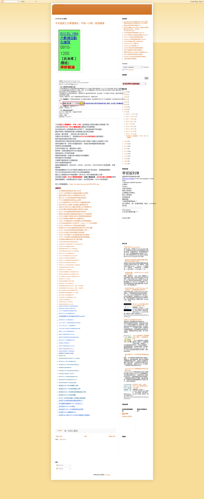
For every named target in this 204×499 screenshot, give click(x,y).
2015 (125, 144)
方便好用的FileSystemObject (132, 247)
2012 (125, 151)
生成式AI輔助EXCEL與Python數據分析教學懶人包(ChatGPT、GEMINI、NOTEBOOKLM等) (136, 29)
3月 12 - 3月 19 (130, 129)
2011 (125, 154)
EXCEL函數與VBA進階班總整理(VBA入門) (136, 35)
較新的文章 (59, 436)
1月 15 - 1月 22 (130, 134)
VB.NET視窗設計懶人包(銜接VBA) (133, 41)
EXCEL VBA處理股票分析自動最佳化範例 (68, 310)
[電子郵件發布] (65, 430)
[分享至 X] (73, 431)
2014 (125, 146)
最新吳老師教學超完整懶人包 (132, 25)
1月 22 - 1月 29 (130, 131)
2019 (125, 107)
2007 (125, 163)
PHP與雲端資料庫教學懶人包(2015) (134, 33)
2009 (125, 159)
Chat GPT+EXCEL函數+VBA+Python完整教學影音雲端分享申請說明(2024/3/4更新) (136, 22)
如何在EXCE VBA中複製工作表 (68, 385)
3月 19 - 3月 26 (130, 126)
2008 (125, 161)
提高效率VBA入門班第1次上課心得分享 (67, 308)
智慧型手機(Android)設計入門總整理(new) (136, 52)
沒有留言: (60, 430)
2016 (125, 141)
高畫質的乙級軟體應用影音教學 (133, 320)
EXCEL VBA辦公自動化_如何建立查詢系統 (72, 398)
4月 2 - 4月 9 (129, 124)
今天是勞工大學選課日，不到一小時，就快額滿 (79, 23)
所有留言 (60, 468)
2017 (125, 112)
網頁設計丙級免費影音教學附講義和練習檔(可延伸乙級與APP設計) (136, 260)
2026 (125, 92)
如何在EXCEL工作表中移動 (67, 395)
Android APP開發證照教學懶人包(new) (135, 39)
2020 (125, 104)
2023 (125, 97)
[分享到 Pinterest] (77, 431)
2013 (125, 149)
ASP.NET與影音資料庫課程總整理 (133, 48)
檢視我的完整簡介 (127, 416)
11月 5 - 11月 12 (130, 116)
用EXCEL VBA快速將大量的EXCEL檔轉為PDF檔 (140, 304)
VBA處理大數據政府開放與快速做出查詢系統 (68, 241)
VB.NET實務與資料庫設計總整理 (133, 54)
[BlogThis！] (71, 431)
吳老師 (126, 414)
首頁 (85, 436)
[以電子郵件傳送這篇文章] (69, 431)
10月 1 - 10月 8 (130, 119)
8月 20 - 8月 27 (130, 121)
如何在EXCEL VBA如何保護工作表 (69, 389)
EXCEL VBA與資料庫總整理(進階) (133, 37)
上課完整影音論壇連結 (130, 59)
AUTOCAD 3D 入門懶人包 (131, 43)
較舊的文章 (112, 436)
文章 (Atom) (62, 439)
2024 (125, 94)
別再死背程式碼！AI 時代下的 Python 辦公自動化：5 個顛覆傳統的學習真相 (136, 289)
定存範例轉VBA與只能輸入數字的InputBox (72, 316)
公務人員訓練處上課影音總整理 (133, 50)
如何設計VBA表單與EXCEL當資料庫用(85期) (68, 306)
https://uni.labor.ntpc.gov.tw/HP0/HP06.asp (84, 184)
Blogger (108, 475)
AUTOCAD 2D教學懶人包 (131, 46)
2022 (125, 99)
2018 (125, 109)
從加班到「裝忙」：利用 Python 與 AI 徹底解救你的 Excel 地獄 (140, 386)
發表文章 (60, 465)
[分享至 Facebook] (75, 431)
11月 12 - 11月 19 (131, 114)
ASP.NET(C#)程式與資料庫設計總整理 (135, 56)
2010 (125, 156)
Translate (131, 70)
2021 (125, 102)
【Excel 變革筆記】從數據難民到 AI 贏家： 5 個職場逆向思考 (140, 337)
